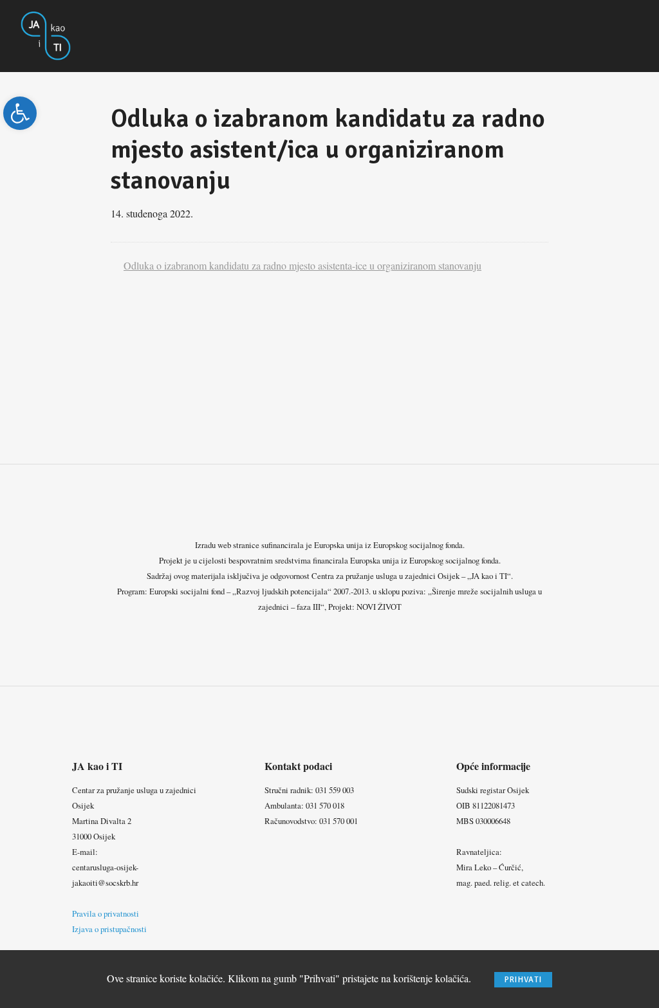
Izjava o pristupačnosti (109, 929)
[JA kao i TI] (46, 35)
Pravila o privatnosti (105, 913)
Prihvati (523, 980)
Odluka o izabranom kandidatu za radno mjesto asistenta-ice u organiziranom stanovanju (302, 265)
